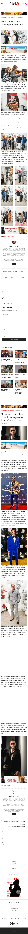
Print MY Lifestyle (14, 912)
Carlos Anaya (4, 27)
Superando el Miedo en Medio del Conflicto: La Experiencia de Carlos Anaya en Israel (7, 376)
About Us (14, 863)
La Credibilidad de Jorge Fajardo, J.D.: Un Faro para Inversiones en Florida (21, 361)
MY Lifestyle (14, 861)
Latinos (12, 17)
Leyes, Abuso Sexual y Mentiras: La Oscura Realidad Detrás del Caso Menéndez (7, 361)
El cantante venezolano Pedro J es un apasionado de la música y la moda (13, 417)
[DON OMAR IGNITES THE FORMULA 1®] (7, 384)
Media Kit (14, 910)
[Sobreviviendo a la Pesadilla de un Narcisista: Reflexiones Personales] (21, 369)
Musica (8, 785)
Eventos (8, 236)
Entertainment (4, 17)
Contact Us (14, 868)
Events (9, 17)
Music (12, 410)
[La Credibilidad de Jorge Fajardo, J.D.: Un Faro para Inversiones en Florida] (21, 354)
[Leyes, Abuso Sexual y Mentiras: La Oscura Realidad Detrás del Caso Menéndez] (7, 353)
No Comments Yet (8, 303)
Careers (14, 865)
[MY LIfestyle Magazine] (14, 4)
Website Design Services (14, 908)
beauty (4, 236)
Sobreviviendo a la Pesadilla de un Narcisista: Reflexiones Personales (21, 376)
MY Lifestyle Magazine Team (14, 905)
